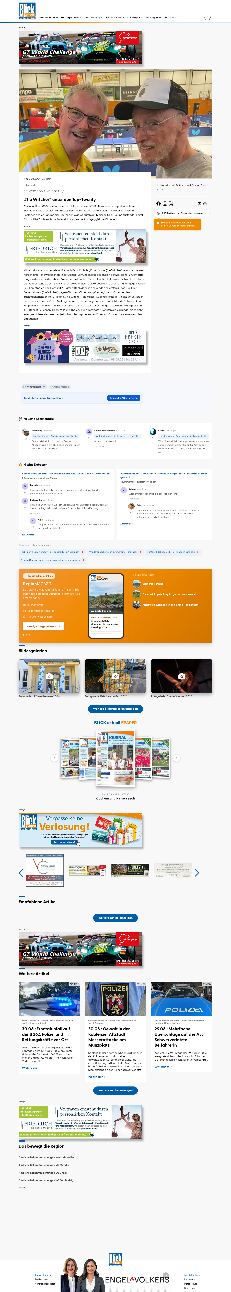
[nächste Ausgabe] (176, 758)
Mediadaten (41, 1279)
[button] (21, 873)
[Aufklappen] (166, 1275)
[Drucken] (204, 203)
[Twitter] (171, 203)
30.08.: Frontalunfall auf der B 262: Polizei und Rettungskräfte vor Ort (46, 1034)
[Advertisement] (115, 1214)
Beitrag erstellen (71, 17)
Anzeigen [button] (152, 17)
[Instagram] (165, 203)
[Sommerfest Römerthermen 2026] (49, 676)
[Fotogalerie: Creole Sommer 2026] (181, 676)
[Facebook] (158, 203)
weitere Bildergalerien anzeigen (115, 708)
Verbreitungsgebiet (45, 1284)
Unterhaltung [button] (92, 17)
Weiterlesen (29, 1068)
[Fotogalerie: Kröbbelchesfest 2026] (115, 676)
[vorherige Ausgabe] (54, 758)
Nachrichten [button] (47, 17)
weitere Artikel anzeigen (115, 917)
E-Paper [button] (135, 17)
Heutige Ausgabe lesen (41, 626)
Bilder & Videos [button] (115, 17)
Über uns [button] (169, 17)
